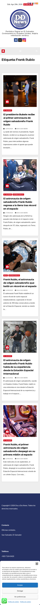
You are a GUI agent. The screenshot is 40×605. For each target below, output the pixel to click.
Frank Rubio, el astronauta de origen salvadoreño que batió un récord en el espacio (19, 283)
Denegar (20, 591)
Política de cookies (13, 602)
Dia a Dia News (22, 128)
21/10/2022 (9, 378)
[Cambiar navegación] (20, 51)
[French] (31, 3)
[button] (37, 563)
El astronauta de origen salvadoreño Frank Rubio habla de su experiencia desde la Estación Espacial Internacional (18, 367)
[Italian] (34, 3)
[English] (28, 3)
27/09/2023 (9, 213)
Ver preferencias (20, 597)
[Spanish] (37, 3)
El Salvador (7, 110)
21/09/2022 (9, 458)
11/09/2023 (9, 290)
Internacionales (18, 194)
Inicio (5, 275)
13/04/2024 (9, 128)
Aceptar (20, 585)
